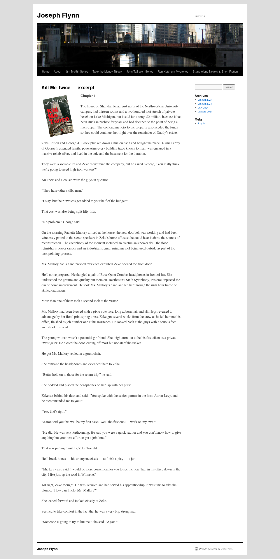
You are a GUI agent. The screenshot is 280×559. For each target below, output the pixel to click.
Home (45, 71)
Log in (201, 123)
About (57, 71)
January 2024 (205, 111)
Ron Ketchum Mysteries (173, 71)
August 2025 (205, 99)
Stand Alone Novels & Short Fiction (215, 71)
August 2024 (205, 103)
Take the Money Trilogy (107, 71)
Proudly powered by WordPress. (216, 548)
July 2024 (203, 107)
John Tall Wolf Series (139, 71)
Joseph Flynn (58, 15)
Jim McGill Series (77, 71)
